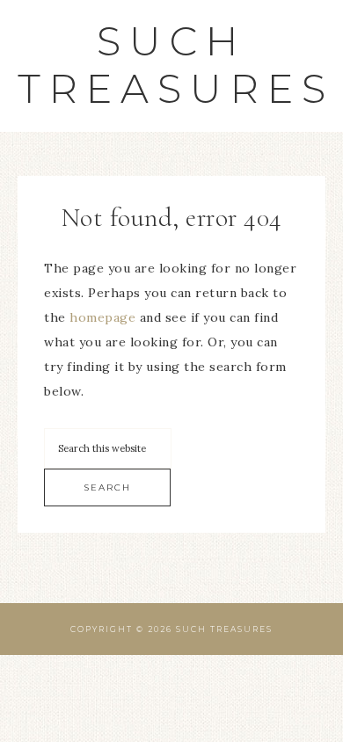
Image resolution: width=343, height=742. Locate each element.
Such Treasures (176, 65)
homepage (102, 317)
